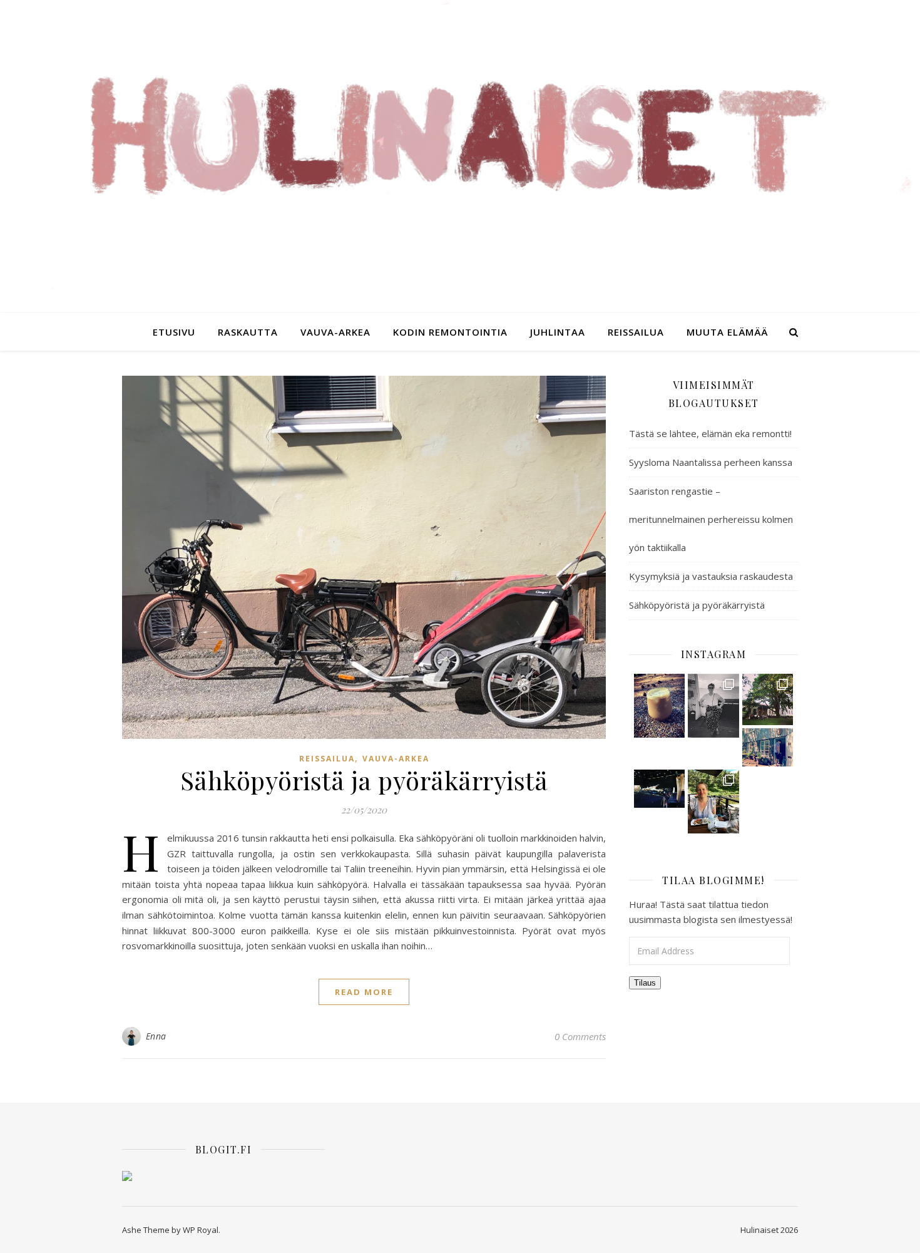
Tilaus (645, 982)
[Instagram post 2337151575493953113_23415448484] (713, 801)
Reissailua (636, 332)
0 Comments (580, 1036)
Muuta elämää (727, 332)
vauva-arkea (335, 332)
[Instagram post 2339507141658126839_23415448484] (768, 699)
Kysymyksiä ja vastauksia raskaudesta (711, 576)
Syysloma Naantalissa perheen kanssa (710, 462)
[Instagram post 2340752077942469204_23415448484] (713, 706)
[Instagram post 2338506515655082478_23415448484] (659, 789)
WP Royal (200, 1229)
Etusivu (174, 332)
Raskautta (248, 332)
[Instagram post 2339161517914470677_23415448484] (768, 747)
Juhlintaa (557, 332)
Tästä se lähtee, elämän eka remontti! (710, 433)
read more (364, 992)
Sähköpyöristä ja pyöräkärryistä (364, 780)
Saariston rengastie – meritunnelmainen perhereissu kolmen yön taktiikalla (711, 519)
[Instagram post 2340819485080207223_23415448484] (659, 706)
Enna (156, 1036)
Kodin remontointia (450, 332)
